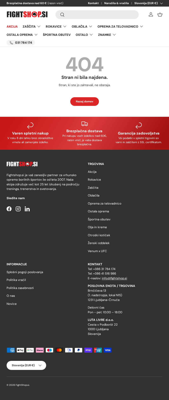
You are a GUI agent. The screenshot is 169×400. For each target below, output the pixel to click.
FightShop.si (22, 385)
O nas (11, 296)
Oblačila (93, 195)
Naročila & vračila (116, 3)
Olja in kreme (97, 227)
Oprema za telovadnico (104, 203)
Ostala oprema (98, 211)
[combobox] (97, 14)
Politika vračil (16, 280)
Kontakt (93, 3)
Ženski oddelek (99, 243)
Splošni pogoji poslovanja (25, 272)
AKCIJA (12, 27)
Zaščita (93, 188)
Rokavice (94, 180)
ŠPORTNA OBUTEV (57, 35)
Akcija (92, 172)
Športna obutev (99, 219)
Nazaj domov (84, 101)
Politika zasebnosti (20, 288)
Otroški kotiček (99, 235)
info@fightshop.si (114, 278)
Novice (12, 304)
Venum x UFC (97, 251)
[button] (159, 14)
